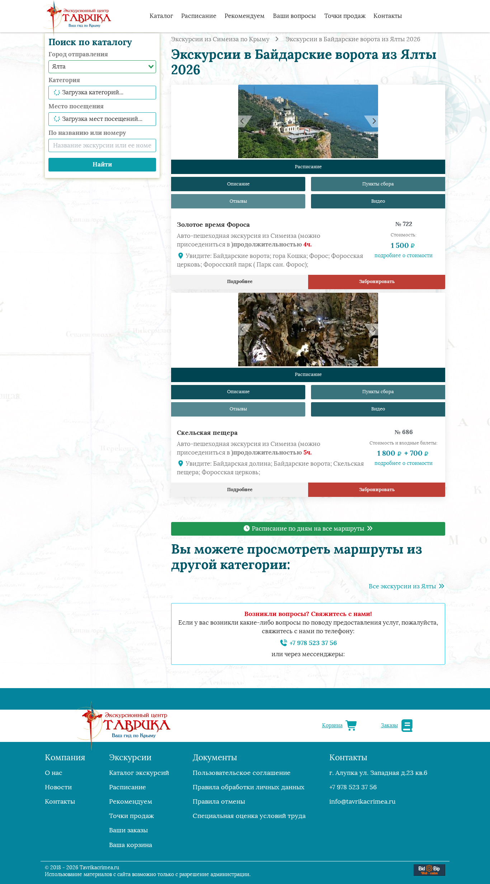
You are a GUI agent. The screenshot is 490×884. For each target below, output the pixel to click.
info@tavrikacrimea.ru (362, 801)
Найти (102, 164)
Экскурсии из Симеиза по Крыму (220, 39)
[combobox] (102, 66)
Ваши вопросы (294, 16)
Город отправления (78, 54)
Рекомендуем (245, 16)
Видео (378, 201)
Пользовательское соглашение (242, 773)
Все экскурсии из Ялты (403, 586)
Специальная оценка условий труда (249, 816)
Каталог (161, 16)
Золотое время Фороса (213, 224)
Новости (58, 787)
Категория (64, 80)
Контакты (387, 16)
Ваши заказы (128, 830)
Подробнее (240, 281)
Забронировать (377, 281)
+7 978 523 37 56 (312, 643)
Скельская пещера (207, 432)
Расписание (198, 16)
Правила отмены (219, 801)
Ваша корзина (130, 845)
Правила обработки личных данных (249, 787)
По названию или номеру (87, 133)
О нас (53, 773)
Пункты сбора (378, 184)
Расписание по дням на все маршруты (308, 528)
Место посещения (76, 106)
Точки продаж (345, 16)
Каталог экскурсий (139, 773)
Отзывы (238, 201)
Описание (238, 184)
